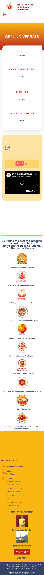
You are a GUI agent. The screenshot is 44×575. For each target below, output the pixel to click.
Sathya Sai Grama (22, 546)
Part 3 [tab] (7, 149)
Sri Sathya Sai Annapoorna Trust (22, 303)
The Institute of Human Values (21, 374)
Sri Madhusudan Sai (22, 530)
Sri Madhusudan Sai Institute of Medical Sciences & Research (21, 427)
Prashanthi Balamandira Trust (22, 268)
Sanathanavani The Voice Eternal (22, 338)
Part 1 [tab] (7, 142)
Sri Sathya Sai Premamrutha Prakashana (22, 356)
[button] (4, 14)
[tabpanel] (22, 144)
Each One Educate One (22, 409)
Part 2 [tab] (7, 147)
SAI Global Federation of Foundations (22, 321)
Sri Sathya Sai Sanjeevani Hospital (22, 285)
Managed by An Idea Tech (22, 572)
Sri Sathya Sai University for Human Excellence (22, 391)
